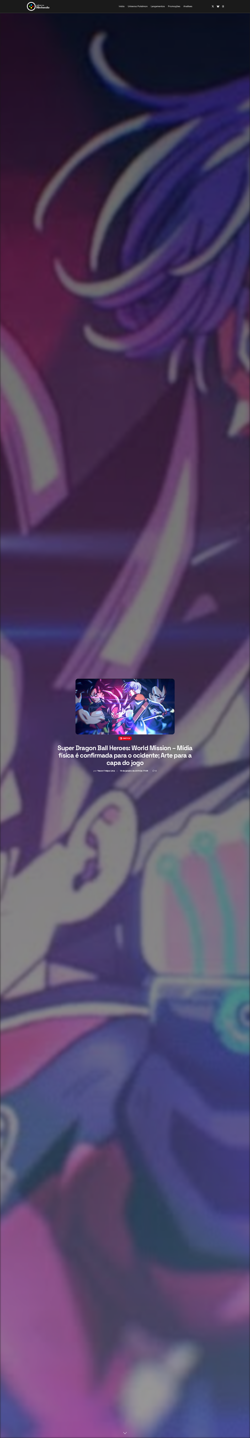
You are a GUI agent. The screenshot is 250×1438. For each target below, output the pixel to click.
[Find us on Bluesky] (218, 6)
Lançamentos (158, 6)
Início (122, 6)
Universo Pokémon (138, 6)
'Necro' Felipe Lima (106, 771)
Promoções (174, 6)
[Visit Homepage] (47, 6)
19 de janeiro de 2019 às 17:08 (134, 771)
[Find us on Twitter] (213, 6)
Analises (187, 6)
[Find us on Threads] (223, 6)
